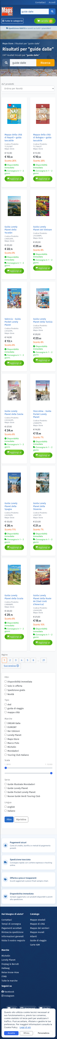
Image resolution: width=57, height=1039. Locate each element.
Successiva (10, 665)
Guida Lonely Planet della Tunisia (42, 320)
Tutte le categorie (13, 20)
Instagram (8, 995)
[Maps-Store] (8, 11)
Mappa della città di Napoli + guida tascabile (13, 137)
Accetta (11, 1033)
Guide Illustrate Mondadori (21, 784)
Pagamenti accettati (12, 928)
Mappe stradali (37, 919)
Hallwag (6, 968)
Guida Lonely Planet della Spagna (11, 506)
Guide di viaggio (38, 940)
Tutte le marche (9, 980)
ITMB (4, 976)
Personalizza (43, 1033)
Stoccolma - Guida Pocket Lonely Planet (42, 414)
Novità (10, 694)
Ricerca (45, 62)
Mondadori (13, 751)
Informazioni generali (13, 936)
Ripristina (21, 819)
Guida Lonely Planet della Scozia (14, 597)
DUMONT (12, 727)
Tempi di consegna (11, 924)
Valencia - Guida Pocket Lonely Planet (13, 322)
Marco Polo (13, 743)
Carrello (45, 21)
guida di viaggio (15, 708)
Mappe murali (37, 932)
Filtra (9, 819)
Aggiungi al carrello (15, 179)
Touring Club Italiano (18, 755)
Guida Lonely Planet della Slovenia (39, 506)
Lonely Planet (14, 735)
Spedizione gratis (16, 690)
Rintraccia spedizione (12, 932)
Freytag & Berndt (10, 964)
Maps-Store (7, 43)
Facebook (9, 991)
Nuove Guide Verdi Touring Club (23, 796)
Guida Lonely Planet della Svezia (14, 412)
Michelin (11, 747)
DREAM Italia (13, 723)
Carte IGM (35, 944)
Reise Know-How (10, 972)
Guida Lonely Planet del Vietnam (42, 228)
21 (44, 660)
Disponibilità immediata (19, 681)
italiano (11, 811)
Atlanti (33, 936)
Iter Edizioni (13, 731)
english (11, 807)
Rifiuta (26, 1033)
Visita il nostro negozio (13, 940)
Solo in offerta (14, 686)
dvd (9, 704)
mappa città (13, 712)
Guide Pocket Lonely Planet (21, 792)
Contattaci (7, 919)
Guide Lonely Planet (17, 788)
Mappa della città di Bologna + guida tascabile (42, 137)
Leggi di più (25, 1027)
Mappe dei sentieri (39, 928)
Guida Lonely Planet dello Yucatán (11, 230)
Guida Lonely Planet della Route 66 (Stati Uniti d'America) (42, 600)
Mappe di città (37, 924)
